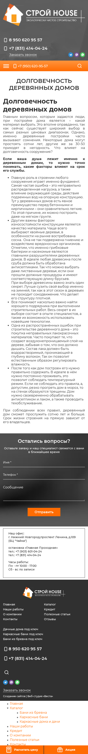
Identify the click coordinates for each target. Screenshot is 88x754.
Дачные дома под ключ (20, 629)
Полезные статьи (57, 614)
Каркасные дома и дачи (40, 722)
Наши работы (13, 609)
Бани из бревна (33, 713)
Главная (9, 604)
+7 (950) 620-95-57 (33, 66)
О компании (12, 614)
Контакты (10, 619)
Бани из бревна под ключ (22, 639)
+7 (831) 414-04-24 (28, 48)
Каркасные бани (34, 717)
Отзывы (50, 619)
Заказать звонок (23, 55)
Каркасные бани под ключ (23, 634)
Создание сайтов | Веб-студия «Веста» (28, 696)
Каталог (50, 604)
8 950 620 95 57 (25, 39)
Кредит (49, 609)
